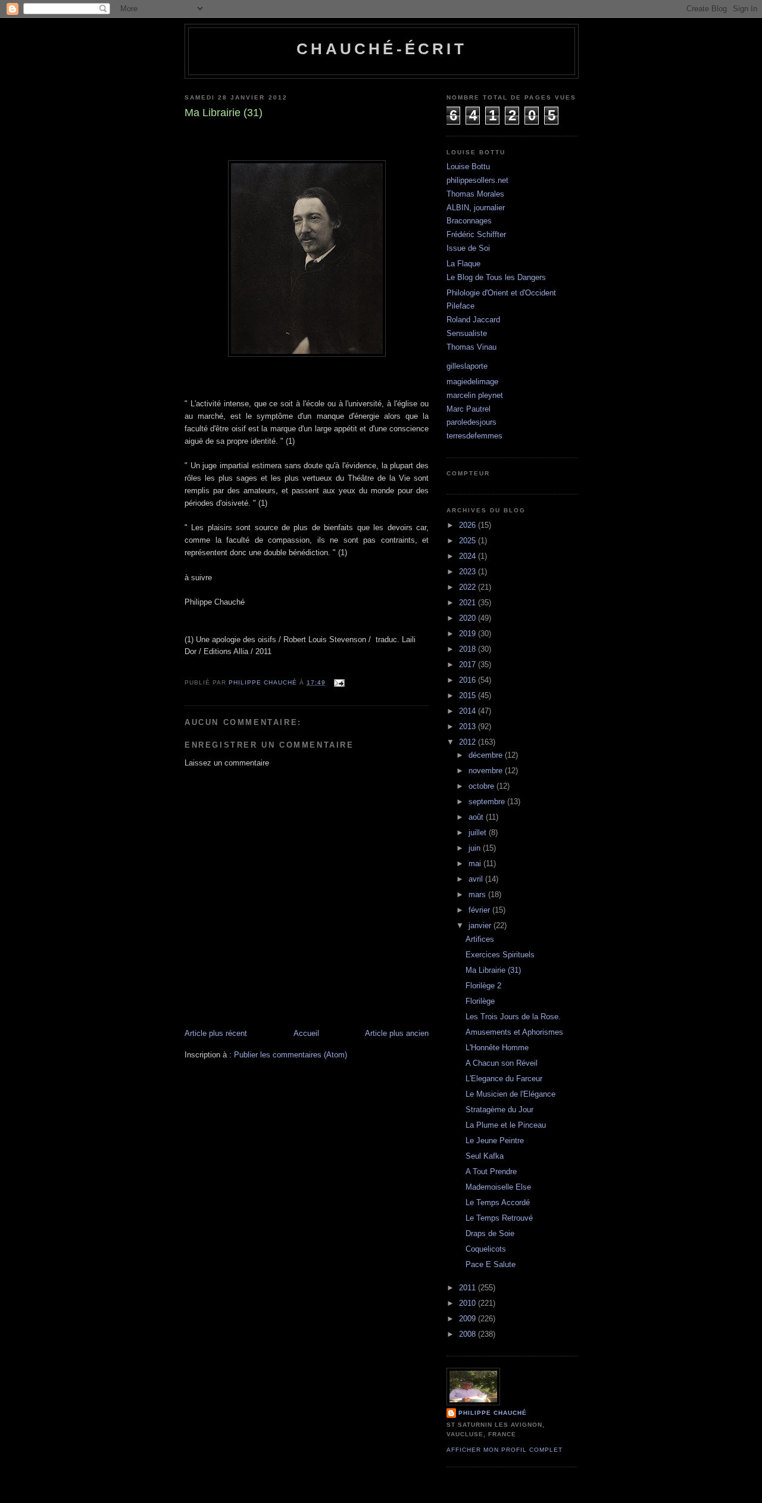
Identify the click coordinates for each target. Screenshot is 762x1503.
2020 (468, 618)
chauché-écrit (381, 49)
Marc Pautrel (468, 408)
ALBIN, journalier (475, 207)
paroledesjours (471, 422)
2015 (468, 695)
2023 (468, 571)
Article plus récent (216, 1033)
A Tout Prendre (491, 1171)
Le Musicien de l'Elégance (510, 1094)
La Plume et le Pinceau (506, 1125)
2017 (468, 664)
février (480, 909)
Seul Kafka (485, 1156)
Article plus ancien (397, 1033)
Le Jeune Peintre (495, 1140)
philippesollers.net (477, 180)
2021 (468, 602)
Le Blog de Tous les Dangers (496, 277)
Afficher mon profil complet (504, 1449)
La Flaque (463, 263)
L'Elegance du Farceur (504, 1078)
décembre (487, 755)
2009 (468, 1318)
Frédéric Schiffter (476, 234)
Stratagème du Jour (499, 1109)
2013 (468, 726)
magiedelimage (472, 381)
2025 (468, 540)
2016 (468, 680)
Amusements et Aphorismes (514, 1032)
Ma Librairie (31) (493, 970)
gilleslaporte (467, 366)
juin (476, 848)
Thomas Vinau (471, 347)
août (477, 817)
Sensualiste (466, 333)
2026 (468, 525)
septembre (488, 801)
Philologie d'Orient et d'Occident (501, 292)
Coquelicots (486, 1248)
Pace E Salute (491, 1264)
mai (476, 863)
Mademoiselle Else (498, 1187)
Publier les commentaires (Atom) (290, 1054)
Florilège (480, 1001)
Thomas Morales (475, 193)
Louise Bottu (468, 166)
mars (478, 894)
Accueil (306, 1033)
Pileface (460, 305)
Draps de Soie (490, 1233)
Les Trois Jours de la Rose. (513, 1016)
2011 (468, 1287)
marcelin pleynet (474, 395)
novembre (487, 770)
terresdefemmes (474, 435)
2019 (468, 633)
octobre (482, 786)
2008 (468, 1334)
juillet (479, 832)
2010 (468, 1303)
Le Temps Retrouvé (499, 1217)
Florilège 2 (483, 985)
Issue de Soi (468, 248)
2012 (468, 742)
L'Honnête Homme (497, 1047)
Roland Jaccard (473, 319)
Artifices (480, 939)
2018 (468, 649)
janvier (481, 925)
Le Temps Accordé (498, 1202)
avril (477, 879)
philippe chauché (492, 1412)
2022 (468, 587)
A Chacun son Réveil (502, 1063)
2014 (468, 711)
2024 (468, 556)
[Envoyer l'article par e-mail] (339, 682)
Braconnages (469, 220)
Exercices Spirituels (500, 954)
